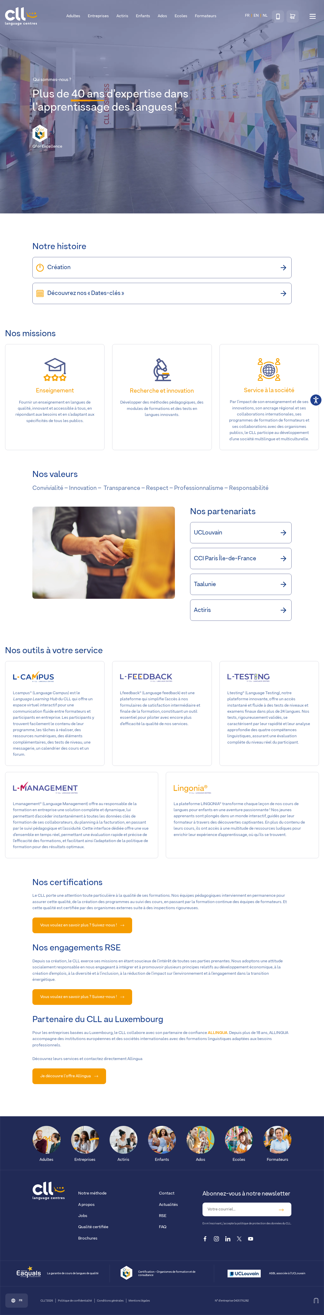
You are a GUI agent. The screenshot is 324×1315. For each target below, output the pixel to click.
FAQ (162, 1227)
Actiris (122, 16)
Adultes (73, 16)
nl (265, 15)
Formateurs (205, 16)
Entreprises (98, 16)
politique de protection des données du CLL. (264, 1223)
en (256, 15)
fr (20, 1300)
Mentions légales (139, 1300)
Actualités (168, 1205)
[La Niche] (316, 1300)
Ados (162, 16)
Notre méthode (92, 1193)
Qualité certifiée (93, 1227)
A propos (86, 1205)
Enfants (143, 16)
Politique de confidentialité (75, 1300)
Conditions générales (110, 1300)
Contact (166, 1193)
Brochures (87, 1238)
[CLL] (49, 1191)
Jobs (82, 1216)
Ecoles (181, 16)
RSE (162, 1216)
